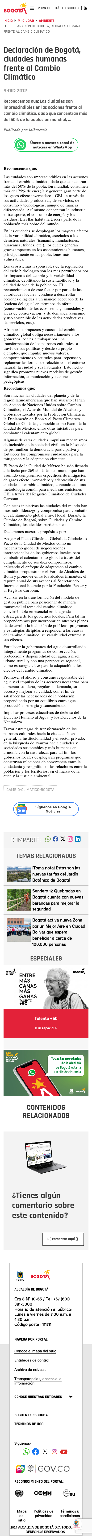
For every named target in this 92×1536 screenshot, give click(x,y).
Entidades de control (31, 1360)
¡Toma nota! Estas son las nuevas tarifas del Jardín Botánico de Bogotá (56, 873)
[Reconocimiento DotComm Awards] (42, 1493)
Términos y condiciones (70, 1513)
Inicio (8, 20)
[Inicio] (15, 8)
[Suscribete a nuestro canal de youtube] (63, 1451)
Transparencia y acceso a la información (38, 1380)
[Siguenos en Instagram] (54, 1451)
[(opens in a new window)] (70, 840)
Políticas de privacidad (44, 1513)
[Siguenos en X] (45, 1451)
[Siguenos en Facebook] (26, 1451)
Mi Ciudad (26, 20)
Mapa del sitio (22, 1515)
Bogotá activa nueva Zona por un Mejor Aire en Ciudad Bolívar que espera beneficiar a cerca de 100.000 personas (58, 932)
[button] (48, 840)
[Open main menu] (32, 8)
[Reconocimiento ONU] (19, 1493)
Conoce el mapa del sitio (35, 1351)
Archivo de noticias (30, 1369)
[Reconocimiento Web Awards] (69, 1493)
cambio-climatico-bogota (30, 789)
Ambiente (46, 20)
